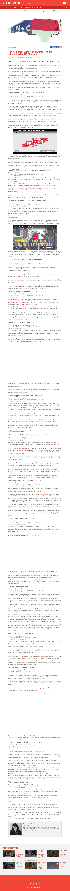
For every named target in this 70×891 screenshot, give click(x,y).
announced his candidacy (41, 641)
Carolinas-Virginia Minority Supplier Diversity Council (31, 188)
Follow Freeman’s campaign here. (17, 297)
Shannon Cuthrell (28, 824)
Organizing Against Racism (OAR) (16, 302)
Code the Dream (31, 451)
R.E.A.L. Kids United (26, 285)
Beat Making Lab (12, 119)
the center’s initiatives (17, 498)
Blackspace (31, 119)
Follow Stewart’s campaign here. (17, 440)
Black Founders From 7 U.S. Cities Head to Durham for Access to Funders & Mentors (19, 855)
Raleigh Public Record (41, 451)
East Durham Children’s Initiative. (29, 304)
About (45, 3)
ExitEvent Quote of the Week (63, 863)
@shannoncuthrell (35, 57)
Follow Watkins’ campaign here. (17, 747)
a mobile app (18, 276)
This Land (42, 676)
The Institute (26, 183)
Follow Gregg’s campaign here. (17, 401)
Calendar (39, 3)
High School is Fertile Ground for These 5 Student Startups (41, 865)
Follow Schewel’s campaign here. (17, 206)
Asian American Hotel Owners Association (47, 608)
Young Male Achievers (49, 332)
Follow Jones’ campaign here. (16, 787)
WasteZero (42, 688)
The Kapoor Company (33, 533)
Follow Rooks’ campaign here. (16, 265)
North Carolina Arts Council (46, 111)
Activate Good (20, 453)
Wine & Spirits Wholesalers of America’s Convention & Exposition (44, 656)
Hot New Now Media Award (26, 658)
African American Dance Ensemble (46, 161)
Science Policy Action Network (35, 767)
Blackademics (32, 113)
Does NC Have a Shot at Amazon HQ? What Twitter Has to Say (27, 7)
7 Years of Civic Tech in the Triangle (19, 863)
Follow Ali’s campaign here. (16, 175)
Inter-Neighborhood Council (27, 306)
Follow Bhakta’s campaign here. (17, 592)
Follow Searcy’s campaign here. (17, 639)
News (23, 3)
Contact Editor (39, 880)
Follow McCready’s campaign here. (18, 673)
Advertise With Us (27, 880)
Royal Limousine (35, 791)
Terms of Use (61, 880)
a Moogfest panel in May (15, 161)
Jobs (33, 3)
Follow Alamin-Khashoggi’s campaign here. (20, 486)
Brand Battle (20, 660)
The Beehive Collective (24, 448)
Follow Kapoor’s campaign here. (17, 524)
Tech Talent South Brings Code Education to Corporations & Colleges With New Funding (41, 855)
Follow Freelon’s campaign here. (17, 98)
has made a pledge (21, 252)
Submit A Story (15, 880)
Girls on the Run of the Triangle (53, 451)
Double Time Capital (24, 681)
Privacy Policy (50, 880)
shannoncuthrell (25, 57)
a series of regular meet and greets (46, 512)
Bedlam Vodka (15, 656)
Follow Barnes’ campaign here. (17, 328)
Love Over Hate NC (34, 279)
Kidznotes (57, 111)
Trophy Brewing (53, 457)
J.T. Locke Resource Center (41, 494)
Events (29, 3)
